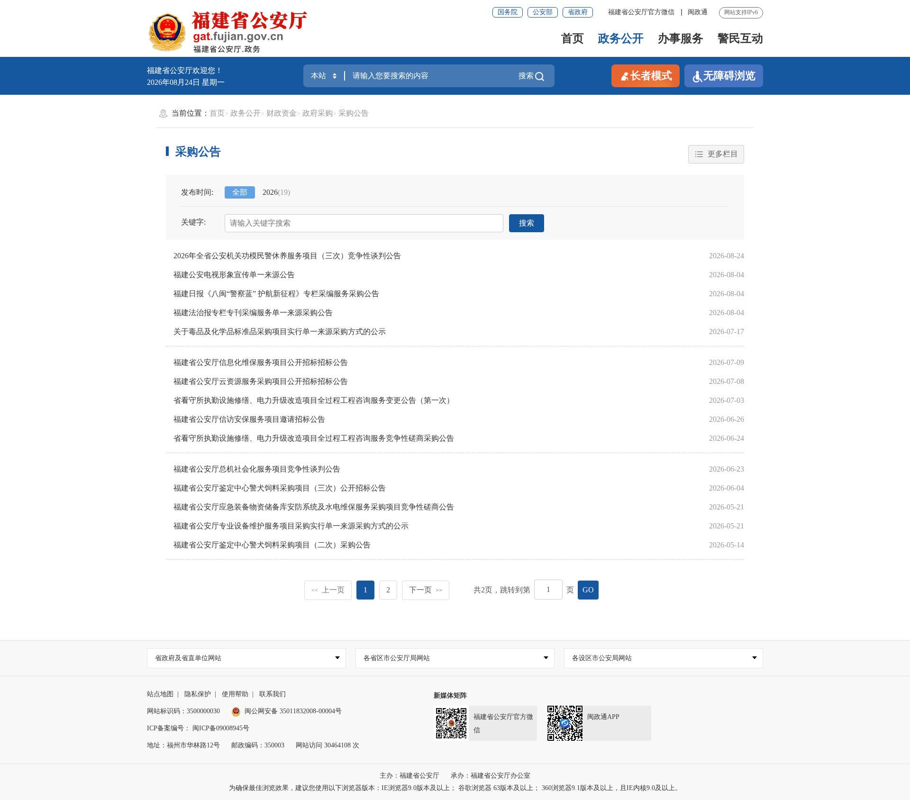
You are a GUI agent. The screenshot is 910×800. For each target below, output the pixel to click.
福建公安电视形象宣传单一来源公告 (234, 275)
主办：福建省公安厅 (409, 775)
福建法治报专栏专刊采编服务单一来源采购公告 (253, 313)
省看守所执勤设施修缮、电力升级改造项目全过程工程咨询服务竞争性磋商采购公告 (313, 438)
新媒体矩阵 (450, 695)
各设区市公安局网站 (602, 658)
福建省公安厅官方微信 (642, 12)
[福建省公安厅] (228, 31)
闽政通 (698, 12)
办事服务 (680, 38)
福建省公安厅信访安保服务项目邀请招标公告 (249, 419)
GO (588, 590)
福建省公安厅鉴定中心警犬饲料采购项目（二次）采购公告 (272, 545)
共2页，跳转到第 (501, 590)
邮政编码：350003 (257, 745)
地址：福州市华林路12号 (183, 745)
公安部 (543, 12)
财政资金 (281, 113)
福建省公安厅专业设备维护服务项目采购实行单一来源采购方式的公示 (291, 526)
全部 (239, 192)
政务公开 (621, 38)
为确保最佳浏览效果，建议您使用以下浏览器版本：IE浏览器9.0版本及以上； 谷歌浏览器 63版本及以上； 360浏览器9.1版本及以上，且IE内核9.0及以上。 (455, 787)
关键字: (193, 222)
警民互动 (740, 38)
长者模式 (651, 76)
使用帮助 (235, 694)
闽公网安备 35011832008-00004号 (293, 711)
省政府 (578, 12)
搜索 (526, 76)
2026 (276, 192)
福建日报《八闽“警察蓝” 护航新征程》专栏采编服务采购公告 (276, 294)
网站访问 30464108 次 (327, 745)
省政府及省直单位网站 (188, 658)
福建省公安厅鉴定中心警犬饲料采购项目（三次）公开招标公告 (279, 488)
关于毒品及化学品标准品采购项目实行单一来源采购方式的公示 (279, 331)
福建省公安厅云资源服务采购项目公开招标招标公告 (260, 381)
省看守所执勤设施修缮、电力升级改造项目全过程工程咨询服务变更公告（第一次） (313, 400)
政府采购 (317, 113)
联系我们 (272, 694)
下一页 (425, 590)
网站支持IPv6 (741, 12)
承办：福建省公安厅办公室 (490, 775)
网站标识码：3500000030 (183, 711)
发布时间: (197, 192)
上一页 (328, 590)
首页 (572, 38)
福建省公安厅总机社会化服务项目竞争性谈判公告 (256, 469)
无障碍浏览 (729, 76)
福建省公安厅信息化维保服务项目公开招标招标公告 (260, 362)
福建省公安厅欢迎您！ (185, 70)
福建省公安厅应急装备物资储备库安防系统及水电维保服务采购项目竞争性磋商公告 (313, 507)
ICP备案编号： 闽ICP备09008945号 (198, 728)
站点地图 (160, 694)
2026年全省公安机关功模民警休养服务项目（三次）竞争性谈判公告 (287, 256)
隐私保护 (197, 694)
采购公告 (353, 113)
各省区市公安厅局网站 (397, 658)
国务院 (508, 12)
